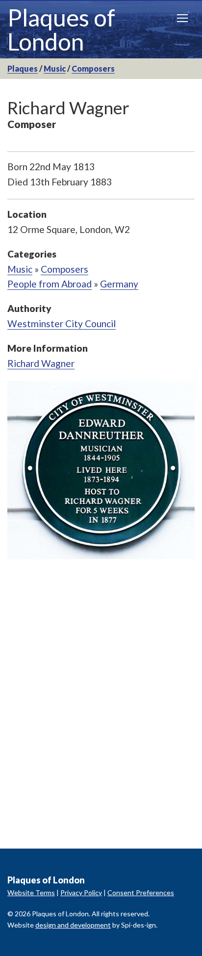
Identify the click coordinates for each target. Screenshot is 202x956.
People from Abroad (49, 283)
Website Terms (31, 892)
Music (55, 68)
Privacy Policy (81, 892)
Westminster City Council (61, 323)
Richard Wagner (41, 363)
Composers (93, 68)
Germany (119, 283)
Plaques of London (61, 29)
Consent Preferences (140, 892)
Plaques (22, 68)
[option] (101, 470)
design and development (73, 925)
